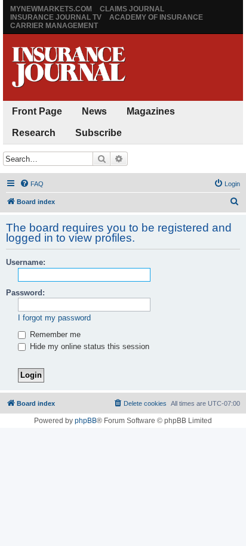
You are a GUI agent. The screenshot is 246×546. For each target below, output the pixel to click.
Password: (25, 292)
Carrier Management (54, 25)
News (94, 111)
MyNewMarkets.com (51, 9)
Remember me (54, 334)
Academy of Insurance (156, 17)
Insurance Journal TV (56, 17)
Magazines (151, 111)
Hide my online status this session (88, 346)
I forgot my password (54, 317)
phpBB (86, 421)
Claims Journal (132, 9)
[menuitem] (32, 184)
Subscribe (98, 133)
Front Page (37, 111)
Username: (25, 262)
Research (34, 133)
